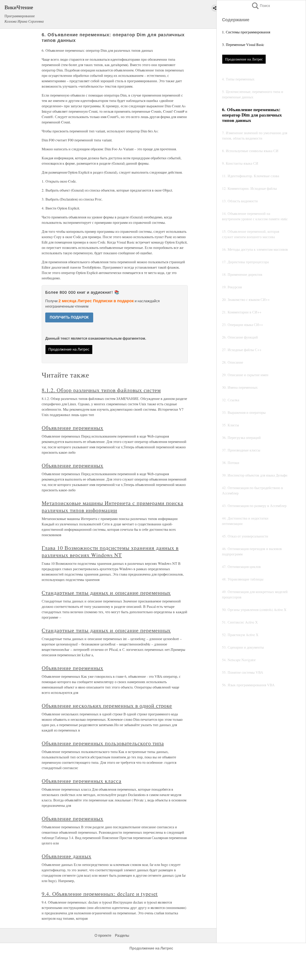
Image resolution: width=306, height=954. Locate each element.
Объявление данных (66, 856)
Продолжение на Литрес (244, 59)
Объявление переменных (72, 427)
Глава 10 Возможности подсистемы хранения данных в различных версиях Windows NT (110, 551)
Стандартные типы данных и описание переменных (106, 592)
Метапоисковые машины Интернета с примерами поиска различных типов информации (112, 506)
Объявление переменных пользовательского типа (103, 743)
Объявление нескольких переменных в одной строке (107, 705)
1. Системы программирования (246, 32)
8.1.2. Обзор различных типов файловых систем (101, 390)
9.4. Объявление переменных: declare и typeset (100, 893)
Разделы (122, 935)
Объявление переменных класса (81, 780)
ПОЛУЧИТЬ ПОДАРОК (69, 317)
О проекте (103, 935)
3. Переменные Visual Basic (243, 44)
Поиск (260, 6)
